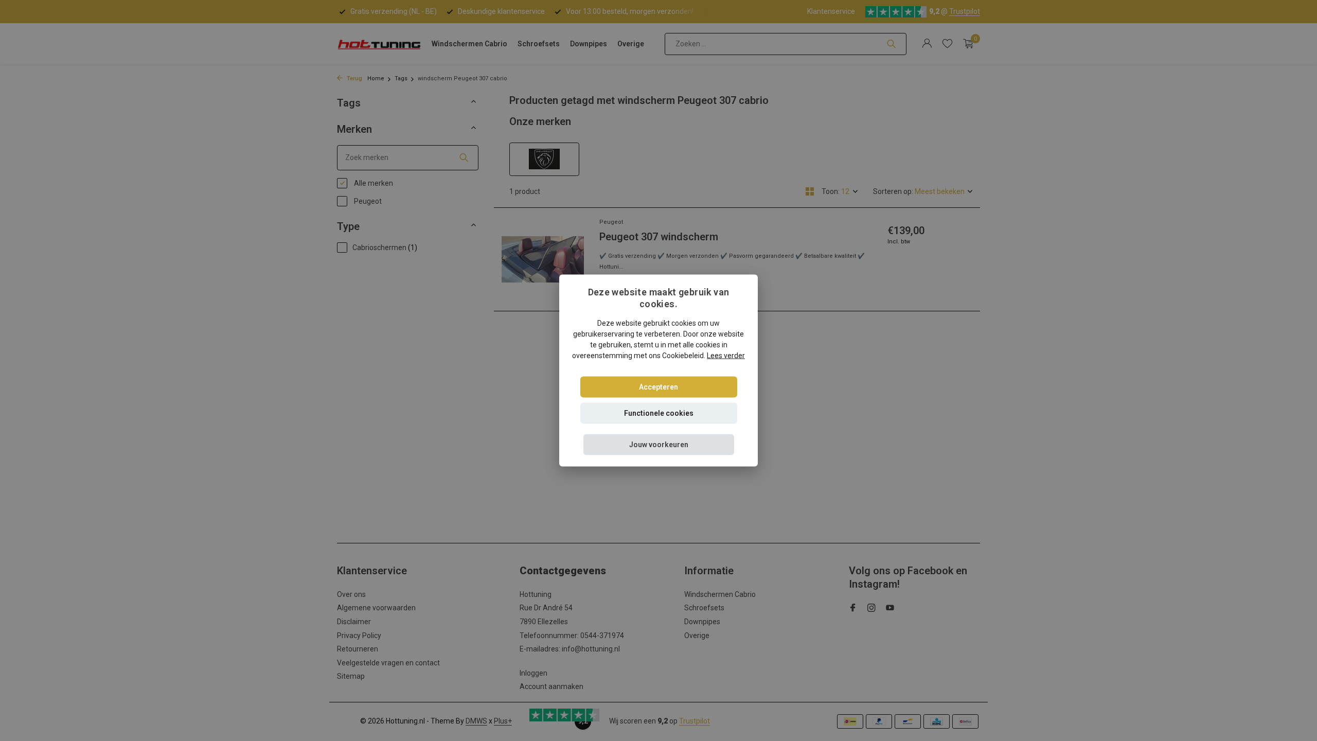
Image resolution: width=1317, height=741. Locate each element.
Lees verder (726, 355)
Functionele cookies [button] (658, 413)
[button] (658, 444)
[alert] (658, 370)
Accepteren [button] (658, 386)
